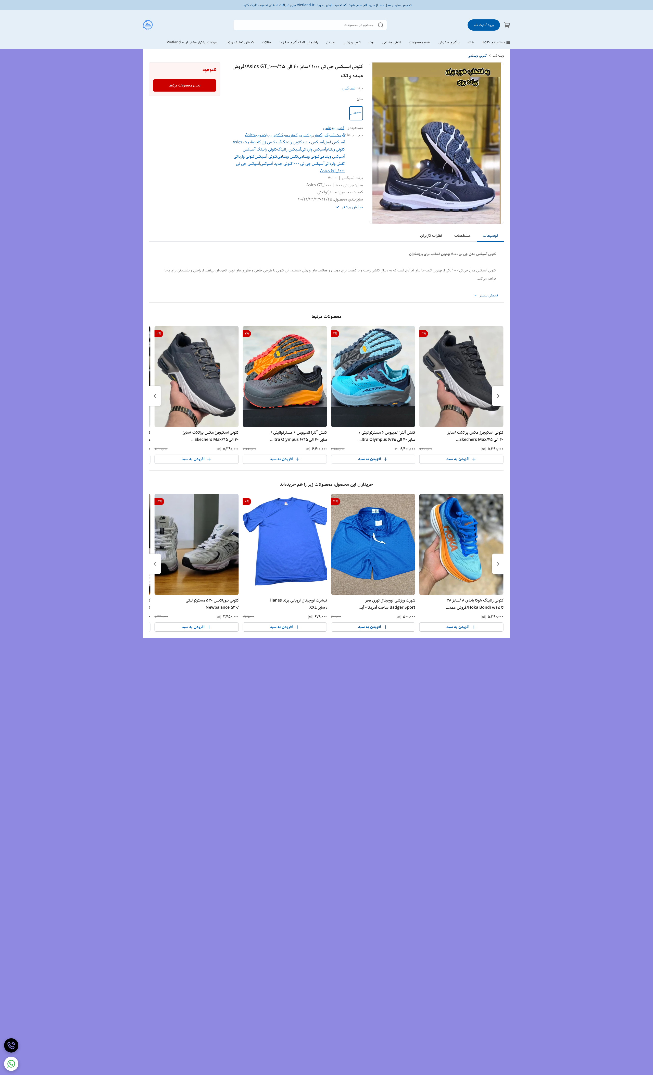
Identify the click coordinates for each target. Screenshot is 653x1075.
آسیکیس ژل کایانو (267, 142)
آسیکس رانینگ (289, 149)
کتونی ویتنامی (477, 55)
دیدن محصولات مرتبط (184, 85)
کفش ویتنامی (287, 156)
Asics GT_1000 (332, 171)
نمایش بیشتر (489, 295)
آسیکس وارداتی (313, 149)
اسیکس (348, 88)
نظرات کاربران (431, 235)
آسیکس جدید (313, 142)
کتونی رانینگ (291, 142)
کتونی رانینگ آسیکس (260, 149)
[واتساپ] (11, 1064)
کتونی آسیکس (266, 156)
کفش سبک (288, 135)
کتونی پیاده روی (267, 135)
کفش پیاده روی (309, 135)
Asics (250, 135)
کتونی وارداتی (244, 156)
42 (356, 113)
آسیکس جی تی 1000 (308, 163)
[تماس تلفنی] (11, 1045)
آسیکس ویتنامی (332, 156)
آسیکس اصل (334, 142)
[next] (155, 396)
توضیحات (490, 235)
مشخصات (462, 235)
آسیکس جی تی (248, 163)
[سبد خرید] (507, 25)
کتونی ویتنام (335, 149)
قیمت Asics (243, 142)
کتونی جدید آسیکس (276, 163)
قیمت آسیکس (333, 135)
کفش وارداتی (334, 163)
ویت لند (498, 55)
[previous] (498, 396)
